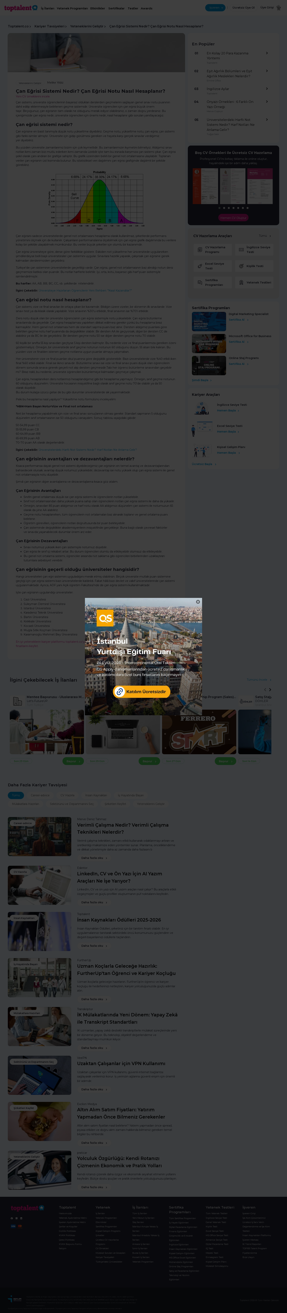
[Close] (198, 602)
